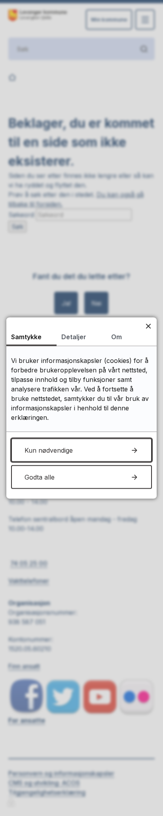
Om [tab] (116, 337)
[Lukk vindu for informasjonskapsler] (148, 326)
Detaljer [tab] (73, 337)
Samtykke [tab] (26, 337)
